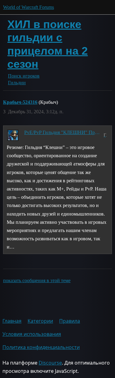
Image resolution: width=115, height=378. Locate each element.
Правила (69, 321)
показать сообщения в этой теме (37, 280)
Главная (11, 321)
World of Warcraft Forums (28, 7)
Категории (40, 321)
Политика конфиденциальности (41, 347)
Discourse (50, 362)
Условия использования (31, 334)
